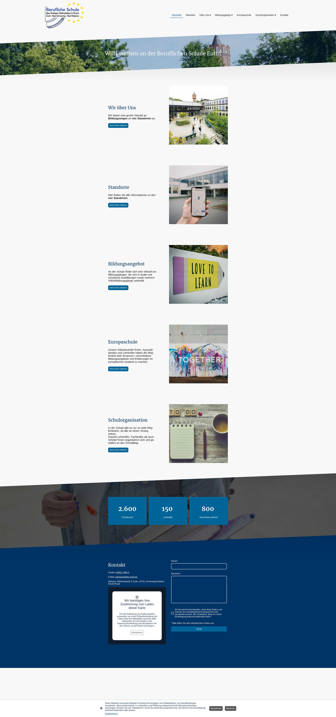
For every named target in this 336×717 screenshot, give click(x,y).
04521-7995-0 (122, 572)
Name (174, 561)
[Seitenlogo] (64, 15)
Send (198, 629)
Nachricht (175, 573)
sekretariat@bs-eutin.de (126, 577)
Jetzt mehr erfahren (118, 125)
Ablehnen (230, 708)
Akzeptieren (137, 632)
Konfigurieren (111, 714)
